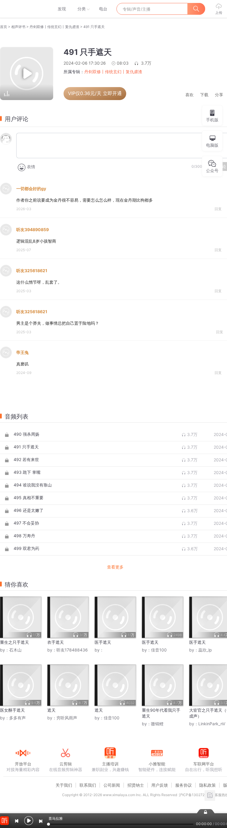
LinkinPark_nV (211, 723)
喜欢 (189, 95)
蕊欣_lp (205, 649)
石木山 (15, 649)
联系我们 (88, 785)
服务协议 (183, 785)
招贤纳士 (135, 785)
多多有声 (17, 717)
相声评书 (18, 27)
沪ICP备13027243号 (196, 795)
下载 (204, 95)
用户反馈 (159, 785)
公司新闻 (111, 785)
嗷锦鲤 (157, 723)
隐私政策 (207, 785)
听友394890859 (32, 229)
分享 (219, 95)
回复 (218, 209)
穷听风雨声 (66, 717)
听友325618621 (31, 270)
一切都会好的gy (31, 188)
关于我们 (64, 785)
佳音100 (159, 649)
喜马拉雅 (23, 9)
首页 (3, 27)
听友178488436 (72, 649)
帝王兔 (22, 352)
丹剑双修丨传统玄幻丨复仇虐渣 (54, 27)
